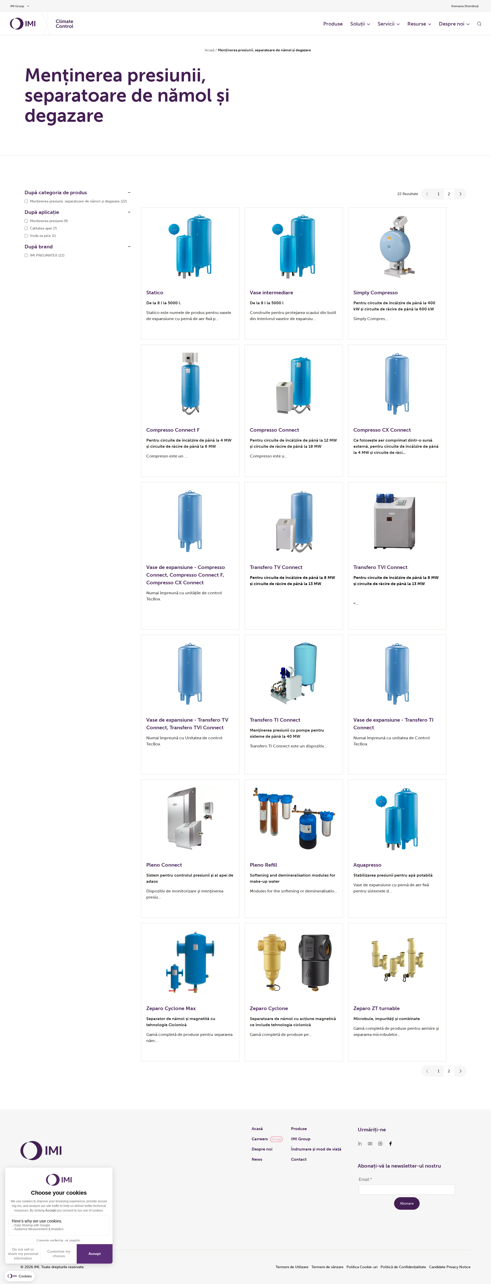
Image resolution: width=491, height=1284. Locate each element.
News (257, 1159)
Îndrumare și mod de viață (316, 1149)
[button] (427, 194)
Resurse (416, 24)
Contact (299, 1159)
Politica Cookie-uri (362, 1267)
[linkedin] (360, 1144)
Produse (333, 24)
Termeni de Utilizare (292, 1267)
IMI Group (300, 1138)
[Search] (479, 24)
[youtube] (370, 1144)
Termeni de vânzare (327, 1267)
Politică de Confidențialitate (403, 1267)
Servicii (386, 24)
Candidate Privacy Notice (450, 1267)
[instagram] (380, 1144)
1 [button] (439, 193)
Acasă (209, 50)
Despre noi (451, 24)
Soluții (357, 24)
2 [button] (449, 193)
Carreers (260, 1138)
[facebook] (390, 1144)
